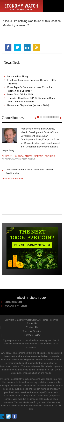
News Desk (12, 62)
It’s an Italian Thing (18, 76)
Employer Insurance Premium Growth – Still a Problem (32, 82)
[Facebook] (8, 47)
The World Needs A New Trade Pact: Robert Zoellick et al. (29, 171)
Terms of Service (32, 331)
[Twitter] (17, 47)
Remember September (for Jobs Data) (28, 105)
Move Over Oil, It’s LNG (20, 94)
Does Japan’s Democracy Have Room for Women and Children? (30, 89)
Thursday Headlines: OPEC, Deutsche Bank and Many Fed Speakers (31, 100)
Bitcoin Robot (13, 302)
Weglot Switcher (16, 306)
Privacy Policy (32, 334)
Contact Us (32, 327)
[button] (38, 117)
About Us (32, 323)
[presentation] (35, 118)
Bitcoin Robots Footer (32, 297)
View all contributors (12, 178)
